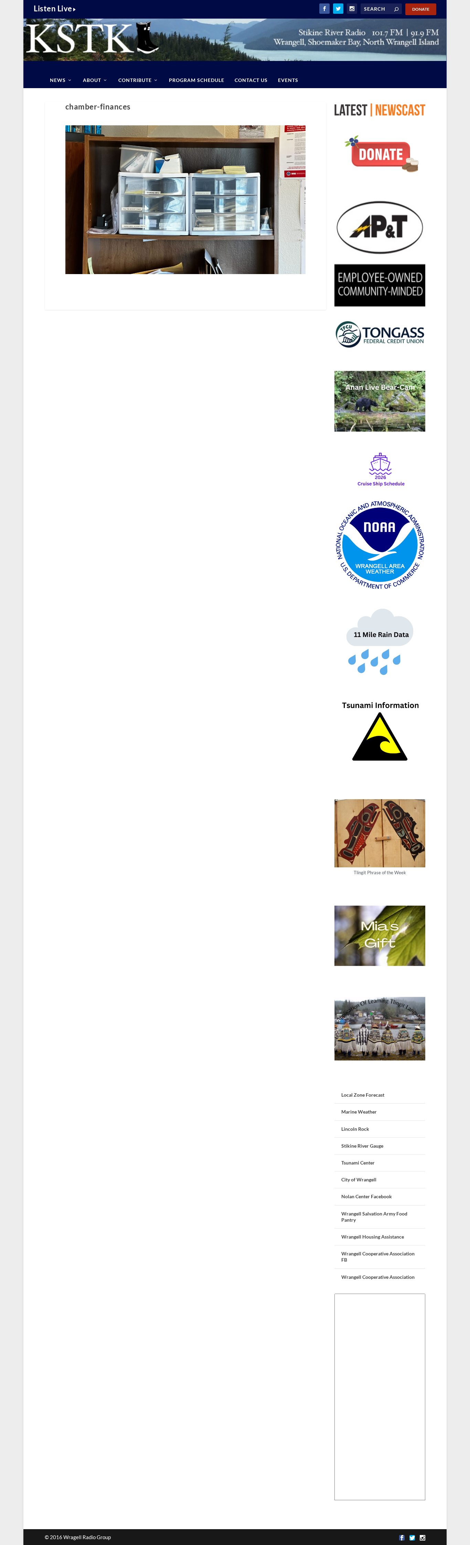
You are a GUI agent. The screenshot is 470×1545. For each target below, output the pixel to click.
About (92, 80)
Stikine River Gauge (362, 1146)
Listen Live (53, 8)
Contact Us (251, 80)
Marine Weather (359, 1112)
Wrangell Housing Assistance (372, 1237)
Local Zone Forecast (362, 1095)
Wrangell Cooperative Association (378, 1277)
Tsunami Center (358, 1163)
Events (288, 80)
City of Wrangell (358, 1179)
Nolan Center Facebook (366, 1196)
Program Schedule (196, 80)
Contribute (135, 80)
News (58, 80)
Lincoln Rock (355, 1129)
